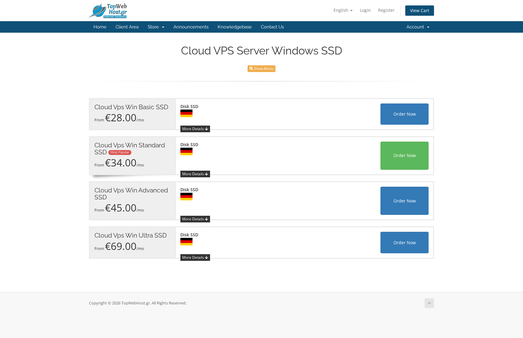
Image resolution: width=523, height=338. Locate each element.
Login (365, 10)
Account (416, 27)
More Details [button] (193, 128)
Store (154, 27)
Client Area (127, 27)
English (342, 10)
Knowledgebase (235, 27)
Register (386, 10)
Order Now (404, 114)
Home (100, 27)
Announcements (191, 27)
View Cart (419, 10)
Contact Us (272, 27)
